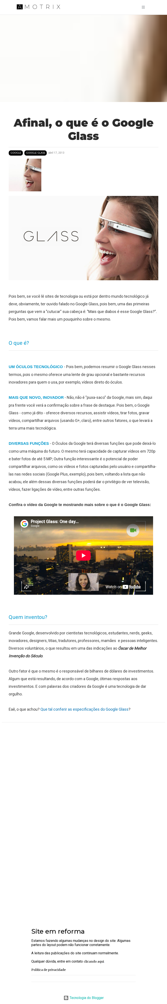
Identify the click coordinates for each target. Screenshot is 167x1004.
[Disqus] (83, 783)
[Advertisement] (83, 883)
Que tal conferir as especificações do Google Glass (84, 709)
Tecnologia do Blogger (86, 998)
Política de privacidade (48, 970)
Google (15, 152)
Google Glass (35, 152)
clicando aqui (94, 961)
